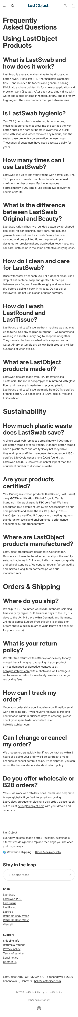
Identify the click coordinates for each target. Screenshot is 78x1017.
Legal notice (10, 957)
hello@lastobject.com (16, 671)
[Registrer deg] (69, 875)
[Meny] (4, 5)
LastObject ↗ (55, 992)
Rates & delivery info (48, 852)
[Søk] (12, 6)
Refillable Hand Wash (16, 920)
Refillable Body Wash (16, 916)
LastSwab (9, 894)
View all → (9, 924)
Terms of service (13, 953)
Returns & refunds (14, 944)
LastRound (9, 907)
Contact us (9, 961)
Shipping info (11, 940)
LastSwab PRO (12, 898)
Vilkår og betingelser (39, 1000)
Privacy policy (11, 949)
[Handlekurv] (73, 6)
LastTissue (9, 903)
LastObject (30, 992)
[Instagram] (39, 1008)
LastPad (8, 911)
